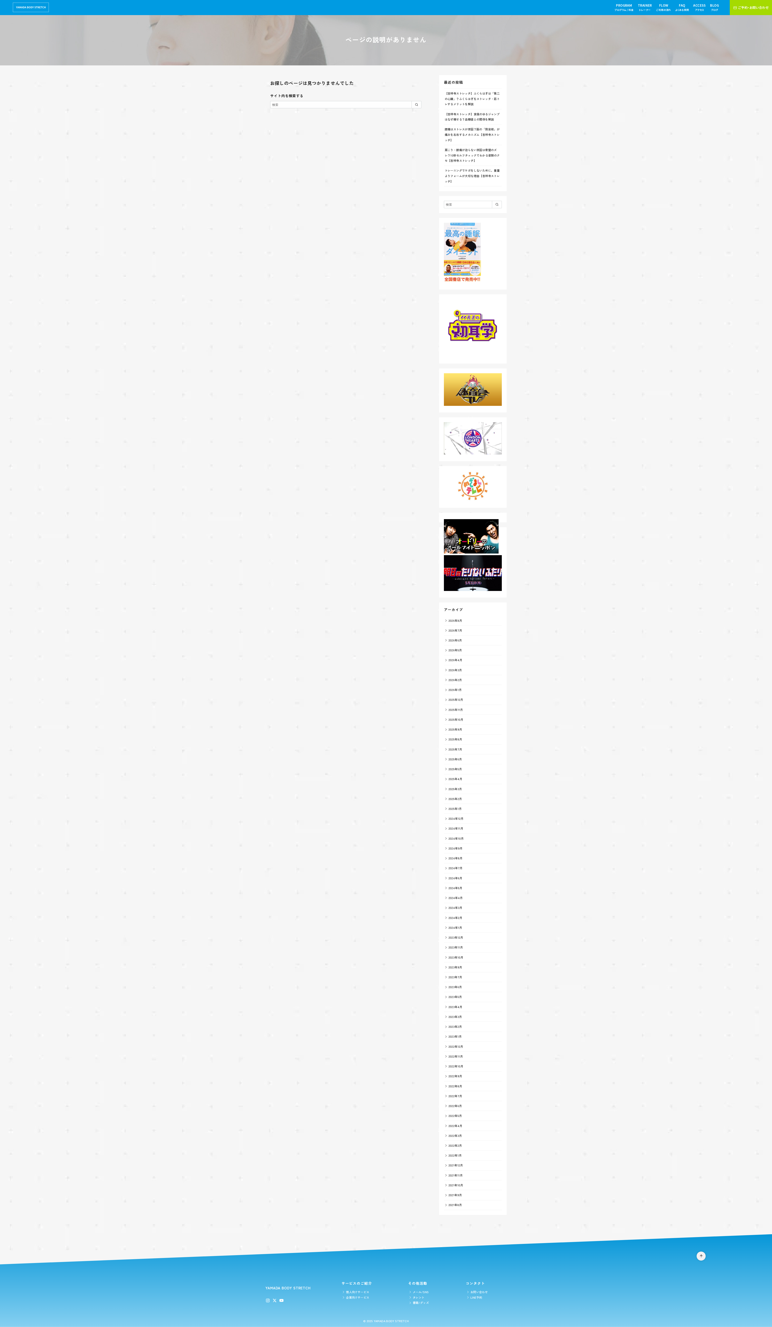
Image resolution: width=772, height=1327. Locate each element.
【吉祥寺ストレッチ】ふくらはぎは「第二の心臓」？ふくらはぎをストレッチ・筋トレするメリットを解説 (472, 98)
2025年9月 (455, 729)
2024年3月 (455, 907)
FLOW (663, 7)
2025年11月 (456, 709)
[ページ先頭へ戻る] (701, 1256)
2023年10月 (456, 957)
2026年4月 (455, 660)
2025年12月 (456, 699)
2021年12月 (456, 1165)
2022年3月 (455, 1135)
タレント (418, 1297)
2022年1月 (455, 1155)
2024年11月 (456, 828)
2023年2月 (455, 1026)
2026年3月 (455, 670)
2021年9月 (455, 1195)
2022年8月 (455, 1086)
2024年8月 (456, 858)
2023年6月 (455, 987)
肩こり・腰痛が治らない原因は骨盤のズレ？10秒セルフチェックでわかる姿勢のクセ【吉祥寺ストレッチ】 (472, 155)
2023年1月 (455, 1036)
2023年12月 (456, 937)
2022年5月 (455, 1116)
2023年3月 (455, 1017)
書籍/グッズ (421, 1302)
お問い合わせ (479, 1292)
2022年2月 (455, 1145)
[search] (416, 104)
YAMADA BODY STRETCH (391, 1321)
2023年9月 (455, 967)
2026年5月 (455, 650)
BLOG (714, 7)
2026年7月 (455, 630)
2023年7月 (455, 977)
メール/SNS (421, 1292)
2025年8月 (455, 739)
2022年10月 (456, 1066)
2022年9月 (455, 1076)
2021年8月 (455, 1205)
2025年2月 (455, 799)
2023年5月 (455, 997)
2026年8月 (455, 620)
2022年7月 (455, 1096)
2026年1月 (455, 690)
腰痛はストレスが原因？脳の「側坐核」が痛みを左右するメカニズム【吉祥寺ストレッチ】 (472, 134)
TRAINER (645, 7)
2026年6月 (455, 640)
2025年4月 (455, 779)
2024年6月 (455, 878)
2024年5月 (455, 888)
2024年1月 (455, 927)
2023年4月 (455, 1007)
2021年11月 (456, 1175)
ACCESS (699, 7)
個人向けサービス (357, 1292)
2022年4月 (455, 1126)
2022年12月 (456, 1046)
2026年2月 (455, 680)
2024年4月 (456, 898)
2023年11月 (456, 947)
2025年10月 (456, 719)
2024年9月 (456, 848)
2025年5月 (455, 769)
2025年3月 (455, 789)
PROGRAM (624, 7)
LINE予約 (476, 1297)
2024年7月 (456, 868)
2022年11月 (456, 1056)
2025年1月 (455, 808)
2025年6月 (455, 759)
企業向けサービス (357, 1297)
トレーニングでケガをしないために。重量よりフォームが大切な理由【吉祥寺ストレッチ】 (472, 175)
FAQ (682, 7)
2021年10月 (456, 1185)
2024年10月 (456, 838)
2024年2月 (455, 918)
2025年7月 (455, 749)
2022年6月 (455, 1106)
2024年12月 (456, 818)
